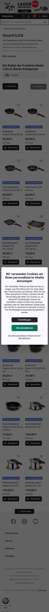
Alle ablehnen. (24, 338)
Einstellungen (24, 320)
